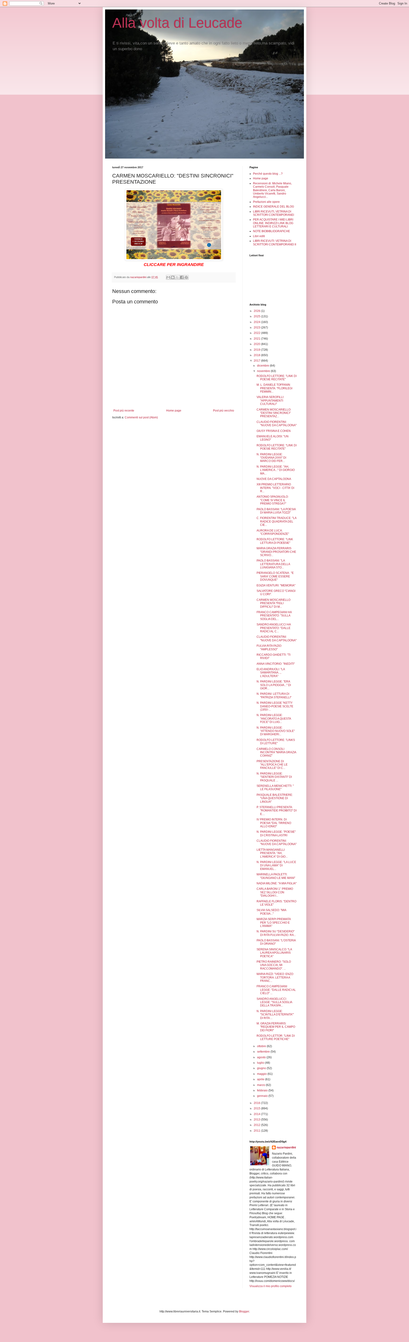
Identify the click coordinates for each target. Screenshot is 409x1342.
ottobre (262, 1046)
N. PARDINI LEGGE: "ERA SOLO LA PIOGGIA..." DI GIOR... (274, 685)
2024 (257, 322)
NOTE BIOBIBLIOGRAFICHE (271, 231)
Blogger (244, 1311)
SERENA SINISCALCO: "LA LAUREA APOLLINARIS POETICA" (274, 953)
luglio (261, 1062)
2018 (257, 355)
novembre (264, 371)
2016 (257, 1103)
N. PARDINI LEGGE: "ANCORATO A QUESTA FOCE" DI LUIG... (274, 718)
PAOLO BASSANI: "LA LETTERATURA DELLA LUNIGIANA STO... (273, 564)
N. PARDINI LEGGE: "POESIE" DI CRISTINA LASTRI (276, 833)
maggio (262, 1074)
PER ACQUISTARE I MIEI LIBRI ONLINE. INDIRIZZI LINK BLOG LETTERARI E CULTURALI (273, 223)
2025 (257, 316)
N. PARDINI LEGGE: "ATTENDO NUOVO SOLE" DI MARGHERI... (276, 731)
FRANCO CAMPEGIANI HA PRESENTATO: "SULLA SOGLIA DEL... (274, 616)
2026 (257, 311)
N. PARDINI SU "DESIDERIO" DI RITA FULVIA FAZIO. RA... (276, 933)
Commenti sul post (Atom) (141, 417)
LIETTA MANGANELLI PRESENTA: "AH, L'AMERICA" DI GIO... (272, 853)
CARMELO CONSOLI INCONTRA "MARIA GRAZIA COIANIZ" (276, 752)
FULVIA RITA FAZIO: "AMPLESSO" (269, 647)
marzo (261, 1085)
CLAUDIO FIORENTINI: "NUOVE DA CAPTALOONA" (277, 423)
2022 (257, 333)
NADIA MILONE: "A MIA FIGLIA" (277, 883)
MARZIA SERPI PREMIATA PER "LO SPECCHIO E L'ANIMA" (274, 922)
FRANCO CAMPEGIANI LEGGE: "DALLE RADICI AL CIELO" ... (276, 990)
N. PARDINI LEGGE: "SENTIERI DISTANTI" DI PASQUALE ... (274, 777)
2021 (257, 338)
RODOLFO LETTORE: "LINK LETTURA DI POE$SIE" (275, 541)
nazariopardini (286, 1147)
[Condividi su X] (177, 277)
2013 (257, 1119)
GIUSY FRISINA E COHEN (274, 431)
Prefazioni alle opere (266, 202)
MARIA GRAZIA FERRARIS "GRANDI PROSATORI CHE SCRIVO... (276, 552)
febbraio (262, 1090)
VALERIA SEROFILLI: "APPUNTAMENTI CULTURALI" (270, 400)
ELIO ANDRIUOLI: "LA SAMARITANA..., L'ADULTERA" (271, 673)
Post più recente (123, 410)
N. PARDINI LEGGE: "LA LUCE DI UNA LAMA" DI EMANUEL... (276, 865)
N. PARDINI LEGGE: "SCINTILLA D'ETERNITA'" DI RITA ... (275, 1015)
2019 (257, 349)
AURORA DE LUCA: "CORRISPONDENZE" (273, 532)
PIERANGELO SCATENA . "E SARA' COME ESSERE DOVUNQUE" (275, 576)
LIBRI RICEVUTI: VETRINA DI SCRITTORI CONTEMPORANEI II (274, 242)
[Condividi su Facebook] (181, 277)
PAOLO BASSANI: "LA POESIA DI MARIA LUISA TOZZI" (276, 511)
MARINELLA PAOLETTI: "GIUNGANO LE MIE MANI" (276, 876)
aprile (261, 1079)
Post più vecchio (223, 410)
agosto (262, 1057)
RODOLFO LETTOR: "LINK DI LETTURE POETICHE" (276, 1037)
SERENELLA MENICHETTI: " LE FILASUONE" (275, 787)
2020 (257, 344)
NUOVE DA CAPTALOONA (274, 479)
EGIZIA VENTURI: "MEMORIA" (276, 585)
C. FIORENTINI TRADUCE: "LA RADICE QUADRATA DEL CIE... (276, 521)
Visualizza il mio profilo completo (270, 1286)
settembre (264, 1051)
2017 (257, 360)
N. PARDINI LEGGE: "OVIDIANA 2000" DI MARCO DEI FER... (271, 458)
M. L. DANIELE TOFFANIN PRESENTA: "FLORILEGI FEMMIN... (274, 388)
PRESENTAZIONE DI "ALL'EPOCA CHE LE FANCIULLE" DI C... (272, 765)
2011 (257, 1130)
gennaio (262, 1096)
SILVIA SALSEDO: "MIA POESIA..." (271, 911)
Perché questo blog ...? (268, 173)
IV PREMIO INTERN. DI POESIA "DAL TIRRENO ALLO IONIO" (274, 823)
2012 (257, 1125)
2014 (257, 1114)
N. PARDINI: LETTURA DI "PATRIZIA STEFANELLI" (274, 695)
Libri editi (259, 236)
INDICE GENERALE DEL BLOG (273, 206)
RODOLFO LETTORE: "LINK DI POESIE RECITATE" (277, 377)
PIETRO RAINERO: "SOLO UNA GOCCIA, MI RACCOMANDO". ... (274, 965)
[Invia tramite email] (168, 277)
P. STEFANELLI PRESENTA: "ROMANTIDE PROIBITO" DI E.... (277, 811)
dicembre (263, 365)
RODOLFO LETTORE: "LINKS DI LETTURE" (276, 741)
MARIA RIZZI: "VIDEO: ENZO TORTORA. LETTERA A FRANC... (275, 977)
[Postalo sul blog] (172, 277)
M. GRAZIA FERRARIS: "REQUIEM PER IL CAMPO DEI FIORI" (276, 1027)
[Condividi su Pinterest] (186, 277)
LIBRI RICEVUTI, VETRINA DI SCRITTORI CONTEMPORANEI (273, 213)
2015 (257, 1108)
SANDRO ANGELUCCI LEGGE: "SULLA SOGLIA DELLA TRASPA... (274, 1002)
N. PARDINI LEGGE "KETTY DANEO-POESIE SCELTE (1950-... (275, 706)
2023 (257, 327)
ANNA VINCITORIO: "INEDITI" (276, 663)
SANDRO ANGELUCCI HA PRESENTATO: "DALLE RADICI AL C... (274, 628)
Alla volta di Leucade (177, 23)
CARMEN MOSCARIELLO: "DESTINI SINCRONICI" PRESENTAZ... (274, 413)
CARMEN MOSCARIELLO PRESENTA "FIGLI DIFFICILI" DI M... (273, 603)
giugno (262, 1068)
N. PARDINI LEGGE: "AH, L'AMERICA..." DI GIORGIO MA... (276, 470)
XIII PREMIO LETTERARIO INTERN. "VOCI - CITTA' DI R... (275, 488)
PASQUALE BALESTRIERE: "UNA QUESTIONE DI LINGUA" (275, 798)
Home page (173, 410)
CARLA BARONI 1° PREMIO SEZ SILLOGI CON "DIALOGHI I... (275, 892)
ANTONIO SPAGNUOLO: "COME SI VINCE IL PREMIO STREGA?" (273, 500)
